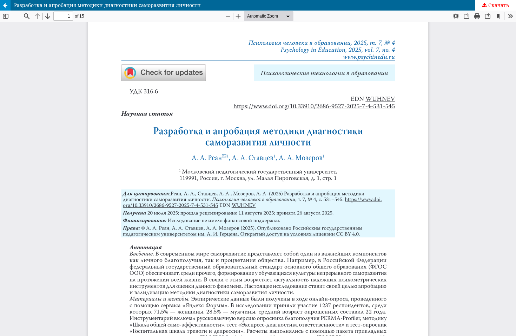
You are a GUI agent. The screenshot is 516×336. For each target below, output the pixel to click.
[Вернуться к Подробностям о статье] (5, 5)
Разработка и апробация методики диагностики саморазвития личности (107, 5)
